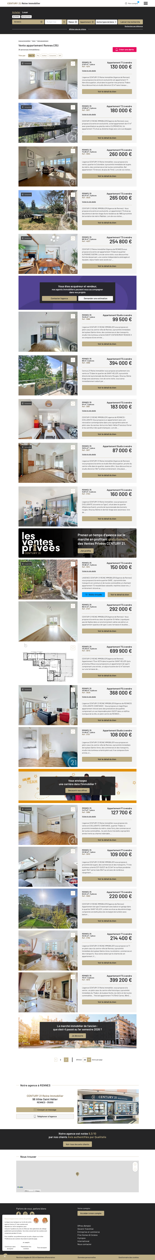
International (83, 1241)
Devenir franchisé (85, 1229)
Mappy (38, 1191)
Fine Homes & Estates (88, 1235)
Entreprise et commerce (89, 1232)
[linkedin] (32, 1214)
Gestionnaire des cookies (129, 1257)
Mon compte (133, 3)
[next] (66, 1059)
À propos (82, 1238)
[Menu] (146, 3)
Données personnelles (87, 1257)
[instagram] (25, 1214)
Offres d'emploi (84, 1225)
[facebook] (18, 1214)
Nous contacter (84, 1244)
